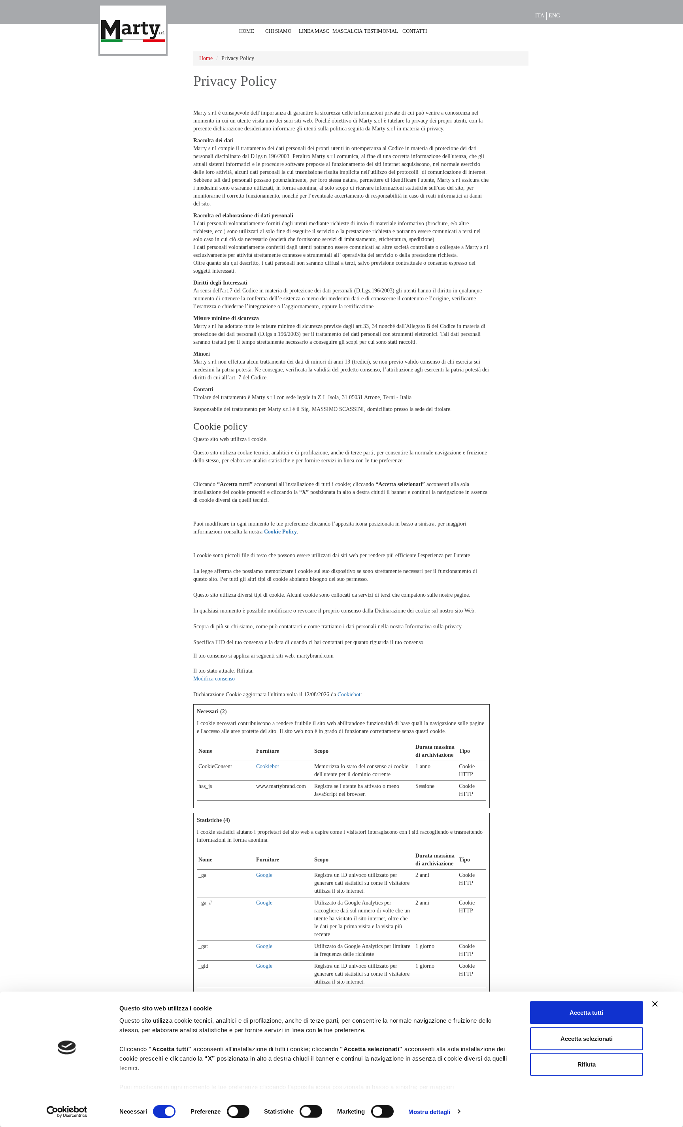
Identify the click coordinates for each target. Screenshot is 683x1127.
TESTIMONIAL (381, 31)
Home (206, 58)
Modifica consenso (214, 679)
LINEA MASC (314, 31)
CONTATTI (414, 31)
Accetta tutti (586, 1012)
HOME (246, 31)
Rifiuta (586, 1064)
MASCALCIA (347, 31)
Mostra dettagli (429, 1111)
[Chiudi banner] (655, 1004)
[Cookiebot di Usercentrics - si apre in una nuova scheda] (67, 1112)
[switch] (238, 1111)
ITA (539, 16)
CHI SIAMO (278, 31)
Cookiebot (349, 694)
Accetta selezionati (586, 1038)
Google (264, 875)
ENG (554, 16)
